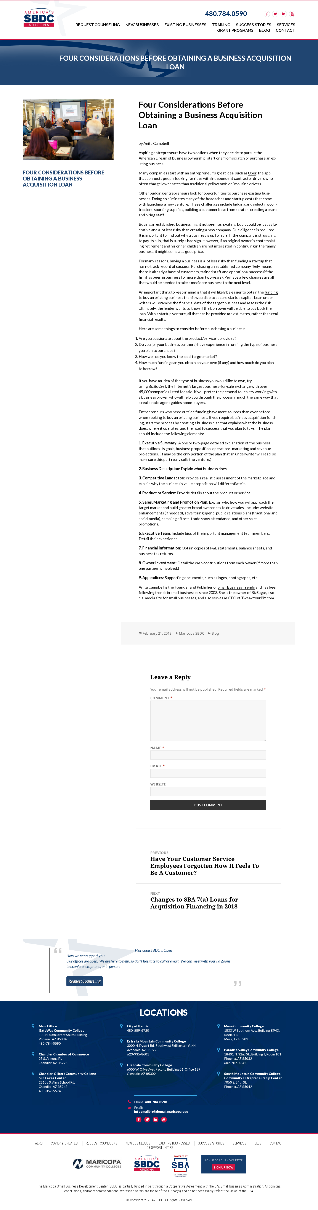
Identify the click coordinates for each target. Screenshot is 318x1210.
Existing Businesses (185, 24)
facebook (267, 14)
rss (292, 14)
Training (221, 24)
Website (158, 784)
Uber (252, 173)
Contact (285, 30)
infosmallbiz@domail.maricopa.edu (161, 1111)
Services (286, 24)
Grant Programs (235, 30)
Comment (161, 698)
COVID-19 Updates (64, 1143)
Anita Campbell (156, 143)
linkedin (284, 14)
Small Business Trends (236, 587)
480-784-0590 (156, 1102)
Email (157, 766)
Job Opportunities (159, 1148)
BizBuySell (157, 386)
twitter (275, 14)
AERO (39, 1143)
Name (157, 747)
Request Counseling (97, 24)
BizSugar (258, 592)
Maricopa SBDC (191, 633)
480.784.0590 (226, 13)
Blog (264, 30)
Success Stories (253, 24)
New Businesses (142, 24)
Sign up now (223, 1167)
